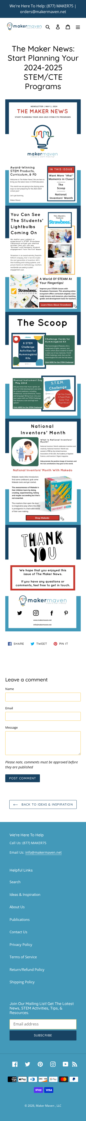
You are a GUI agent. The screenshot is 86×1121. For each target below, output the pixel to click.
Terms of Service (23, 956)
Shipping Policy (22, 981)
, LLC (58, 1106)
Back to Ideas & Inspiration (46, 804)
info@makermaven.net (43, 852)
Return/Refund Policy (27, 969)
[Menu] (78, 26)
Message (11, 727)
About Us (17, 906)
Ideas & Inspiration (25, 894)
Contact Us (18, 931)
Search (15, 881)
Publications (20, 919)
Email (9, 708)
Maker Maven (45, 1106)
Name (9, 689)
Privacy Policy (21, 944)
